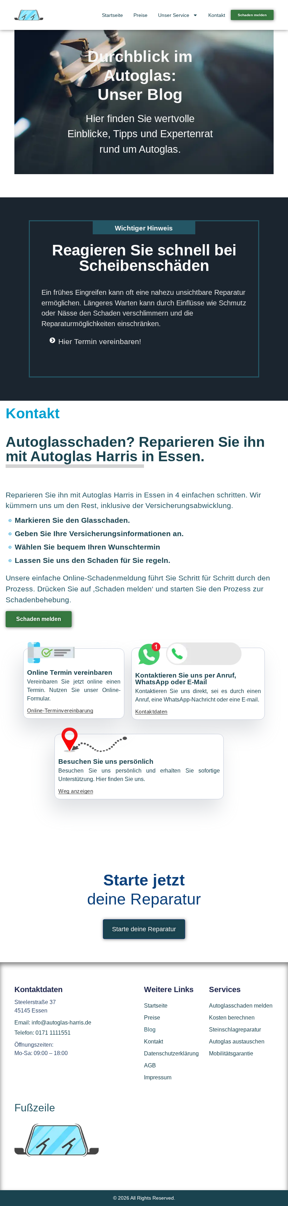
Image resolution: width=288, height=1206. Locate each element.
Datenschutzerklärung (171, 1053)
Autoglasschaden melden (241, 1006)
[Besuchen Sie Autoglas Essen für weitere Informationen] (56, 1155)
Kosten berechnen (232, 1018)
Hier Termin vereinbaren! (99, 341)
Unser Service (173, 15)
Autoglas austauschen (236, 1042)
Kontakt (216, 15)
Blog (150, 1030)
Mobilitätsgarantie (231, 1053)
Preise (140, 15)
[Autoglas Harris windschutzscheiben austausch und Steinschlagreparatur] (28, 15)
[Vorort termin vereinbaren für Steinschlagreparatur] (112, 739)
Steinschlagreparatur (235, 1030)
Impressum (157, 1077)
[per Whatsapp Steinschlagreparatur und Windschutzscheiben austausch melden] (189, 653)
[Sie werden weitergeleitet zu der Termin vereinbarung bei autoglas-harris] (52, 340)
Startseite (112, 15)
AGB (150, 1065)
